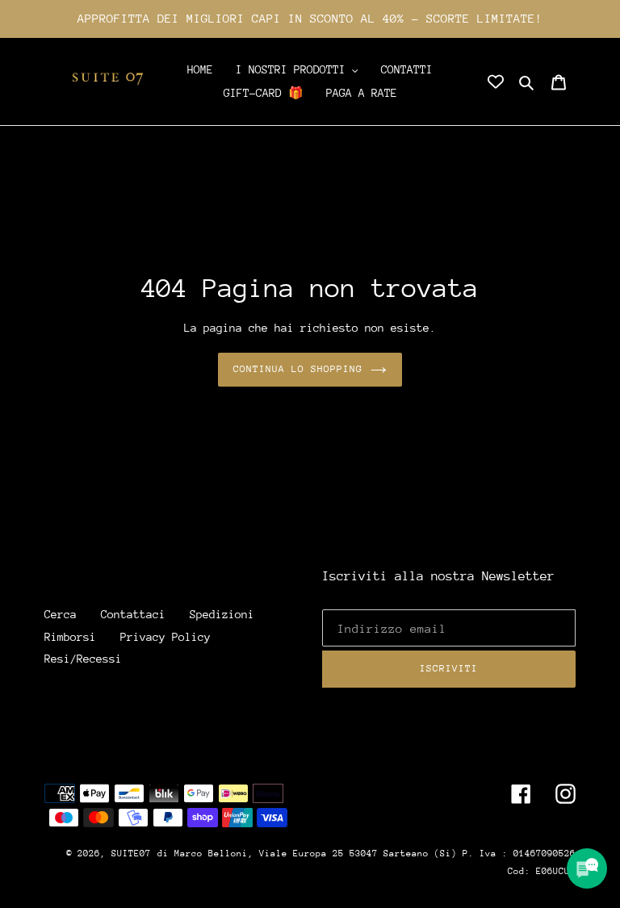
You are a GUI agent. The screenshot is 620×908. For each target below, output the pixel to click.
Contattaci (133, 614)
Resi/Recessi (83, 658)
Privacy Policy (165, 636)
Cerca (60, 614)
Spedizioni (222, 614)
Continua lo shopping (298, 368)
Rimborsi (70, 636)
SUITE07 (131, 853)
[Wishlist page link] (496, 81)
